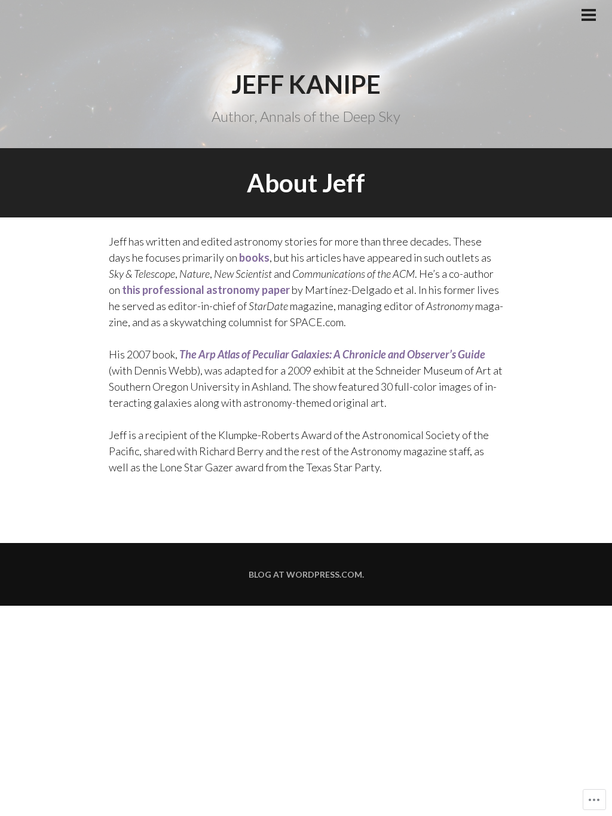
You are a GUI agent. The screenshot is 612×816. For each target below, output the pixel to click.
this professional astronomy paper (206, 289)
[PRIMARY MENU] (589, 16)
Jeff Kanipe (306, 84)
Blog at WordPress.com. (306, 574)
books (254, 257)
